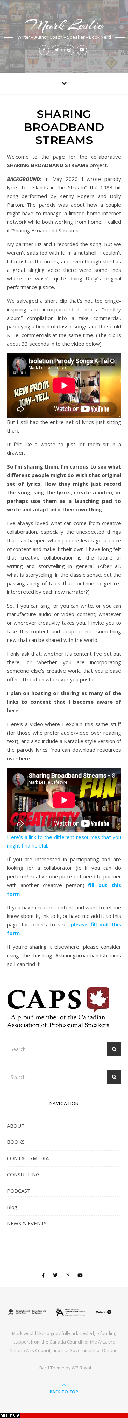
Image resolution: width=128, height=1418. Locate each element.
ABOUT (16, 1125)
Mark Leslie (64, 25)
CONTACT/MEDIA (28, 1158)
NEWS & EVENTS (27, 1223)
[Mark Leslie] (64, 1311)
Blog (12, 1206)
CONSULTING (23, 1174)
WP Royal (81, 1367)
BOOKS (16, 1141)
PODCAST (18, 1190)
